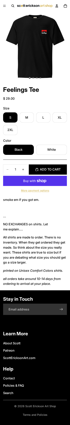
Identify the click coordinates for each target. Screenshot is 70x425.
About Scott (11, 343)
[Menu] (4, 5)
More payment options (35, 190)
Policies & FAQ (13, 385)
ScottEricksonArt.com (19, 358)
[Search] (13, 6)
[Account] (56, 6)
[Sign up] (61, 309)
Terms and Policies (35, 414)
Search (8, 393)
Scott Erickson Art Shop (40, 406)
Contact (9, 378)
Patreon (9, 350)
